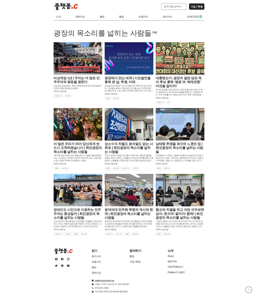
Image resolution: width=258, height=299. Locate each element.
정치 (168, 102)
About (171, 256)
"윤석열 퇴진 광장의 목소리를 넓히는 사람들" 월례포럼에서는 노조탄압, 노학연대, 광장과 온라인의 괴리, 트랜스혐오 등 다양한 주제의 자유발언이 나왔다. (77, 158)
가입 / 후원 (197, 6)
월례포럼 (116, 98)
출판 (102, 16)
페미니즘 (119, 234)
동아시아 (167, 16)
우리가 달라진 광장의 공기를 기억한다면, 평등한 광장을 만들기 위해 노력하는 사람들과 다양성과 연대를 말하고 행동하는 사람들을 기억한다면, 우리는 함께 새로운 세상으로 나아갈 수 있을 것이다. (129, 158)
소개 (58, 16)
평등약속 (172, 261)
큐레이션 (80, 16)
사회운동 (68, 96)
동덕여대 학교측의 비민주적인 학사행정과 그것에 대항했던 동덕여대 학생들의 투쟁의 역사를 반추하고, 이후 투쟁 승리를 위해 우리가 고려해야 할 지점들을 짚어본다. (128, 223)
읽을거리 (143, 16)
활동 (121, 16)
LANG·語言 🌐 (194, 16)
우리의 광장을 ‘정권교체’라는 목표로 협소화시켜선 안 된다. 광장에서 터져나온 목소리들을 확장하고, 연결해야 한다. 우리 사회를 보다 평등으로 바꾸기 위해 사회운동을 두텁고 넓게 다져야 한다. (179, 92)
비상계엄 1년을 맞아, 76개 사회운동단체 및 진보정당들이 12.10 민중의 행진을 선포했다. (77, 87)
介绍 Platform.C (175, 267)
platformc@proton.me (104, 280)
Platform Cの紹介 (176, 272)
